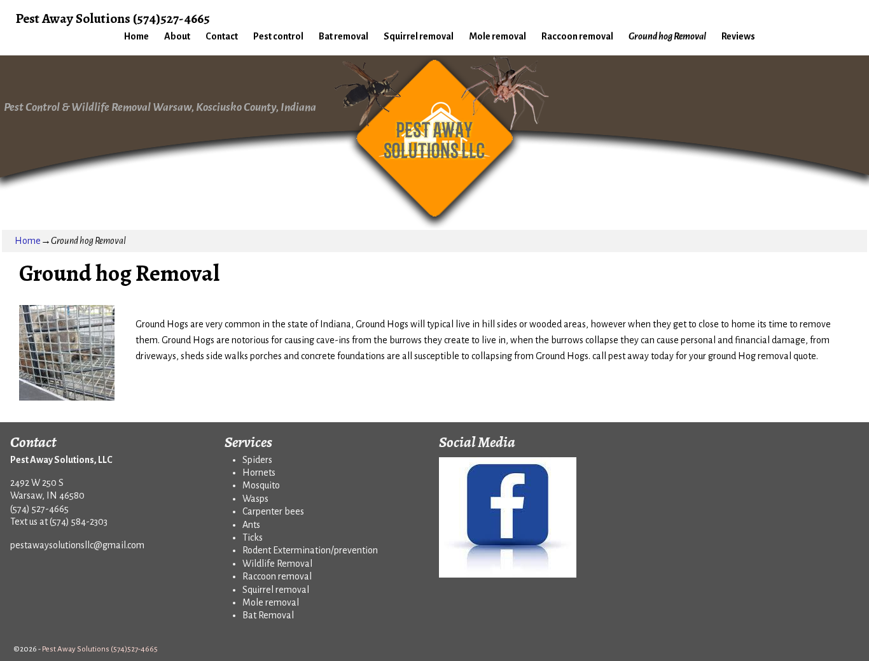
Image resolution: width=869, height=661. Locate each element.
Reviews (738, 36)
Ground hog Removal (667, 36)
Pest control (278, 36)
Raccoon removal (577, 36)
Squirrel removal (419, 36)
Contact (221, 36)
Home (136, 36)
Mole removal (497, 36)
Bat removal (343, 36)
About (177, 36)
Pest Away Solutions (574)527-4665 (112, 18)
